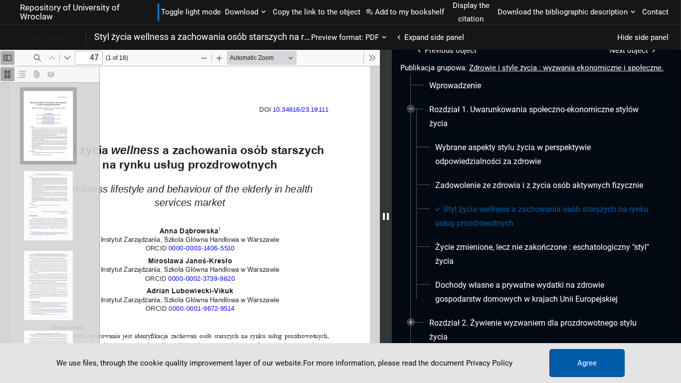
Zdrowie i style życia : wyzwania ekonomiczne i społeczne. (566, 67)
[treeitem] (536, 86)
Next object (629, 50)
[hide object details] (386, 216)
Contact (655, 11)
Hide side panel (643, 37)
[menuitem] (455, 86)
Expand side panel (434, 37)
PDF (372, 37)
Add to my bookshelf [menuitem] (409, 11)
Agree (587, 363)
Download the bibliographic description (563, 11)
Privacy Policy (489, 363)
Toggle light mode (191, 11)
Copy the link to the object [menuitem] (316, 11)
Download (241, 11)
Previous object (451, 50)
